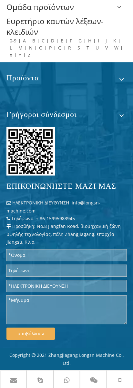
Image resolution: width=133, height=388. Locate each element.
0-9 (13, 41)
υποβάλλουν (30, 333)
